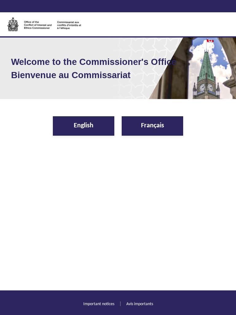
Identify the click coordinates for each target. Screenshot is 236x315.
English (83, 125)
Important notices (98, 304)
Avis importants (139, 304)
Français (152, 125)
